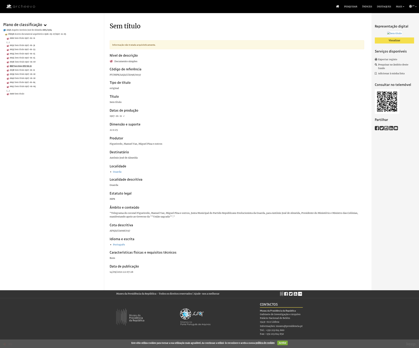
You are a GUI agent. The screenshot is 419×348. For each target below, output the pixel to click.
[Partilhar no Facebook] (377, 127)
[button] (400, 6)
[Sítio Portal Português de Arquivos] (195, 316)
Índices (367, 6)
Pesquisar (350, 6)
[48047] (394, 34)
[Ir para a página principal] (18, 6)
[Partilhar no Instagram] (386, 127)
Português (119, 244)
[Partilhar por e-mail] (396, 127)
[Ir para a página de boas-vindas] (338, 6)
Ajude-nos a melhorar (206, 293)
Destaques (384, 6)
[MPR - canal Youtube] (296, 293)
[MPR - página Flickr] (300, 293)
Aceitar (282, 342)
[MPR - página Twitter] (291, 293)
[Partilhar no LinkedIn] (391, 127)
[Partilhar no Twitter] (382, 127)
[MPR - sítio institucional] (282, 293)
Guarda (117, 171)
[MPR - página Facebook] (286, 293)
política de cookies (265, 342)
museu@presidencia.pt (289, 326)
